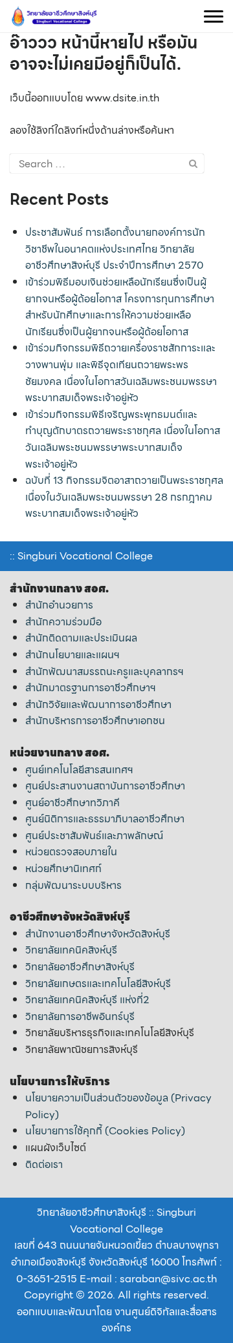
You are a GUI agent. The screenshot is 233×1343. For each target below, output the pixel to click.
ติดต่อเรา (44, 1164)
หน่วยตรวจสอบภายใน (71, 852)
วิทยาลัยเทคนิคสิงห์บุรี (71, 950)
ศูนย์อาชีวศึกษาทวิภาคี (72, 803)
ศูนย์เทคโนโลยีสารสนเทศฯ (79, 770)
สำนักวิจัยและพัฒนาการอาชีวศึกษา (98, 704)
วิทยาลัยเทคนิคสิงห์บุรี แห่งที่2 (87, 1000)
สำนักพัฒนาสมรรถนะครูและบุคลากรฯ (104, 671)
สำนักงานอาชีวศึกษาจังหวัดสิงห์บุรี (97, 934)
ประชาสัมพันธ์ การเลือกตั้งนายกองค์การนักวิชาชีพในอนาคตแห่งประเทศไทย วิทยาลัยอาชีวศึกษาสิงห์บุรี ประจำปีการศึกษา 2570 (115, 248)
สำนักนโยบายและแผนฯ (72, 655)
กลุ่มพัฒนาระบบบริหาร (73, 885)
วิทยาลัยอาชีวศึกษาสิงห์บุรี (80, 967)
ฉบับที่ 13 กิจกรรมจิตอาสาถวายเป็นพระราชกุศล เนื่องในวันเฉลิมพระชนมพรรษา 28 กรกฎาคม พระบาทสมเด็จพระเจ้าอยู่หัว (124, 496)
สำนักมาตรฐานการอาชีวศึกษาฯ (90, 688)
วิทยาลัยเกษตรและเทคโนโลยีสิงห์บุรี (98, 983)
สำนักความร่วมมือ (63, 622)
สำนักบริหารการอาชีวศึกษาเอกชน (95, 721)
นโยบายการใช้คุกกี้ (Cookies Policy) (105, 1131)
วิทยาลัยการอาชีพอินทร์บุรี (80, 1016)
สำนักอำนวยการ (59, 605)
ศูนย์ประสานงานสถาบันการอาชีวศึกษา (105, 786)
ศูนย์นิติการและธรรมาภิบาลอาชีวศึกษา (104, 819)
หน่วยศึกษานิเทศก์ (63, 868)
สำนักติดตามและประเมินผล (81, 638)
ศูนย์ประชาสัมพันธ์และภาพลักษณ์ (94, 836)
